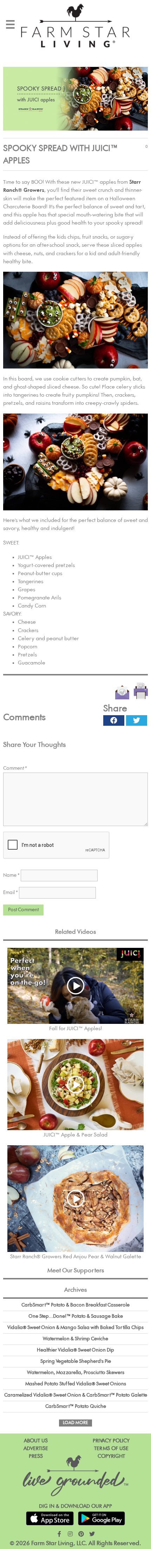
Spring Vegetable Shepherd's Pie (75, 1361)
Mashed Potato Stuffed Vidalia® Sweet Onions (75, 1384)
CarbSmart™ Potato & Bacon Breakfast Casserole (75, 1305)
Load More (75, 1422)
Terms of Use (111, 1449)
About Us (36, 1441)
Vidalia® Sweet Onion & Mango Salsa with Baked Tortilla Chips (75, 1327)
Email (10, 892)
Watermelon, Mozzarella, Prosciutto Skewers (75, 1372)
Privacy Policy (111, 1441)
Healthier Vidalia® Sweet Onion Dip (75, 1350)
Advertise (36, 1449)
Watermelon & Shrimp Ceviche (75, 1339)
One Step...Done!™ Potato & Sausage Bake (75, 1316)
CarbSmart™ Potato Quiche (75, 1406)
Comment (15, 768)
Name (11, 875)
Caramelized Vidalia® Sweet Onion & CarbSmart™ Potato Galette (75, 1395)
